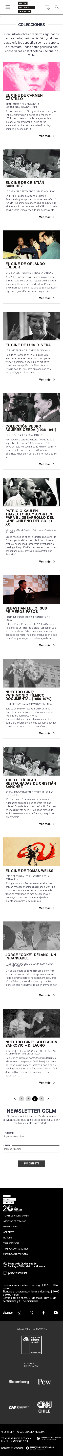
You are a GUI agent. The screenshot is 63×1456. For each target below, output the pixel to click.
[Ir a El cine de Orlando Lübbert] (31, 244)
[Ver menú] (8, 7)
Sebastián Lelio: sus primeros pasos (26, 610)
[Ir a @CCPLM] (19, 1312)
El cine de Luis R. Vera (28, 345)
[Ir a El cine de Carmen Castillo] (31, 76)
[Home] (26, 7)
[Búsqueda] (57, 7)
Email (8, 1146)
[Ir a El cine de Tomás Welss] (31, 851)
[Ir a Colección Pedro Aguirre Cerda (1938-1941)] (31, 407)
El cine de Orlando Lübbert (25, 265)
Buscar (56, 15)
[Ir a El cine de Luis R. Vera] (31, 326)
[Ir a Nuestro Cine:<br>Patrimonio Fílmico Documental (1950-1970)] (31, 673)
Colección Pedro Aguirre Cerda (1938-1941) (31, 428)
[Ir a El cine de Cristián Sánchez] (31, 163)
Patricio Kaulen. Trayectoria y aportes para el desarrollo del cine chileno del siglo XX (30, 517)
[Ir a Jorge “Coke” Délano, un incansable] (31, 935)
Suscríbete (31, 1163)
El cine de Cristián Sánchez (25, 184)
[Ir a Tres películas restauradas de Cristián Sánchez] (31, 761)
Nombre (9, 1133)
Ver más (45, 136)
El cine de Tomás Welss (29, 870)
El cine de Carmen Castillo (24, 97)
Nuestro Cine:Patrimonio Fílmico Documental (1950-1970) (29, 695)
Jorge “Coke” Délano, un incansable (31, 956)
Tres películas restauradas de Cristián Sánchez (31, 783)
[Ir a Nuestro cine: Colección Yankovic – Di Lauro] (31, 1023)
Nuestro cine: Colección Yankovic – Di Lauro (31, 1043)
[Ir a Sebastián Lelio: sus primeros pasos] (31, 589)
